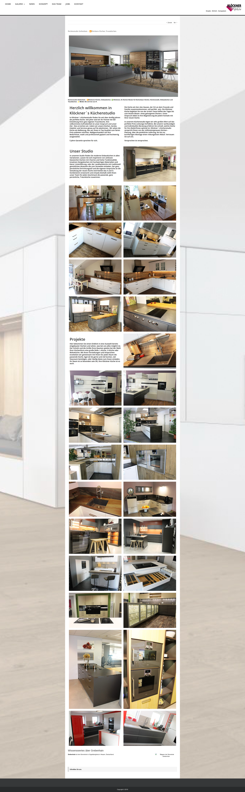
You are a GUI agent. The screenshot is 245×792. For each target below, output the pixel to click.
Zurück (170, 22)
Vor (175, 22)
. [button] (97, 102)
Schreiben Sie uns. (76, 769)
